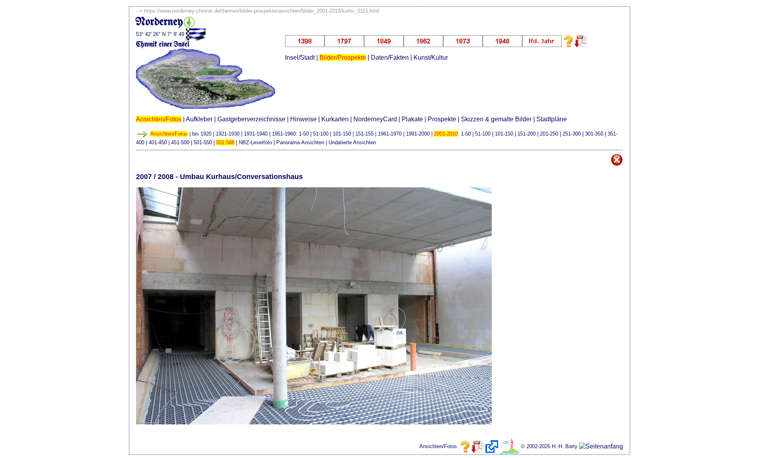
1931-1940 (256, 134)
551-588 (225, 142)
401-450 (158, 142)
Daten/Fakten (390, 57)
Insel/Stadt (300, 57)
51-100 (321, 134)
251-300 (572, 134)
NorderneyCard (375, 119)
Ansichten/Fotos (158, 119)
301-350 (594, 134)
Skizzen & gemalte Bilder (496, 119)
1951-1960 (284, 134)
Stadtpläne (551, 119)
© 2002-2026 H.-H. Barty (549, 446)
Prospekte (442, 119)
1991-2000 (418, 134)
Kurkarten (335, 119)
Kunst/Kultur (430, 57)
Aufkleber (199, 119)
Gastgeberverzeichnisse (251, 119)
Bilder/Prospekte (342, 57)
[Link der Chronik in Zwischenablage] (491, 446)
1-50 (304, 134)
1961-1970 (390, 134)
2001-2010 (446, 134)
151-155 (364, 134)
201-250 (549, 134)
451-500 (180, 142)
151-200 (526, 134)
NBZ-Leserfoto (255, 142)
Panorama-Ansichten (300, 142)
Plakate (412, 119)
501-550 (203, 142)
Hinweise (303, 119)
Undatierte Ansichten (352, 142)
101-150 (342, 134)
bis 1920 (201, 134)
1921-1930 (228, 134)
